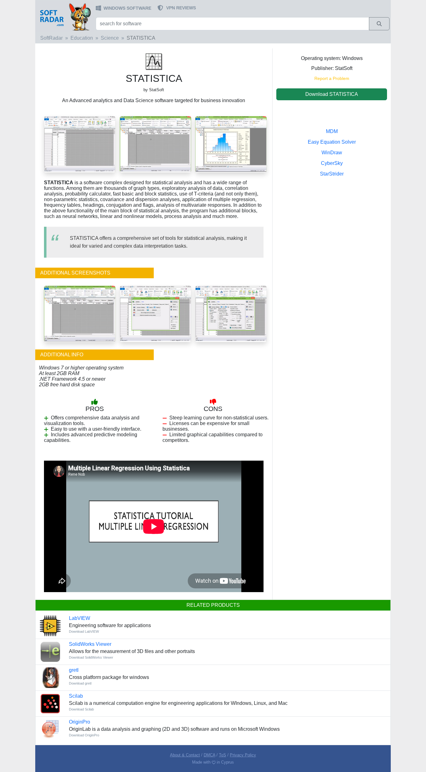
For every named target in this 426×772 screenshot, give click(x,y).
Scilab (76, 696)
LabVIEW (79, 618)
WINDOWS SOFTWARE (127, 8)
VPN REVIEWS (181, 7)
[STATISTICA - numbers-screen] (155, 143)
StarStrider (332, 173)
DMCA (209, 755)
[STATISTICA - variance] (79, 313)
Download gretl (80, 683)
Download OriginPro (84, 735)
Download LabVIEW (84, 631)
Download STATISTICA (331, 94)
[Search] (379, 23)
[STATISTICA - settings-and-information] (231, 313)
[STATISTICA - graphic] (231, 143)
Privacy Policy (243, 755)
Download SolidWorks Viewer (91, 657)
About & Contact (185, 755)
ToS (222, 755)
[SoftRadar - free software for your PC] (64, 16)
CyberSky (332, 163)
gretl (74, 670)
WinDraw (332, 152)
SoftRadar (51, 38)
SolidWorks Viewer (90, 644)
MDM (332, 131)
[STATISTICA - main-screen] (79, 143)
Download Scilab (81, 709)
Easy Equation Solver (332, 142)
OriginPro (79, 722)
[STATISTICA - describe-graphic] (155, 313)
